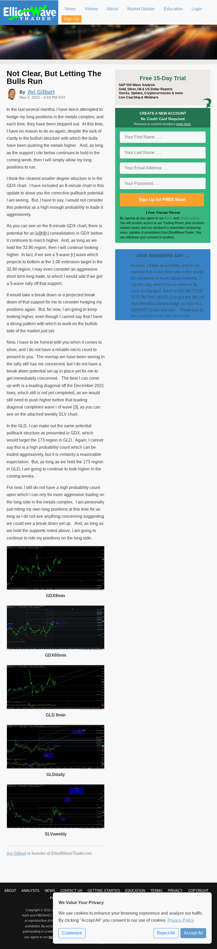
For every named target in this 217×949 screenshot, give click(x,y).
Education (135, 891)
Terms (156, 891)
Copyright (198, 891)
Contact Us (71, 891)
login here (183, 124)
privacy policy (189, 218)
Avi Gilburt (16, 853)
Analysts (30, 891)
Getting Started (104, 891)
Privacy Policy (181, 920)
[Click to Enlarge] (56, 589)
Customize (72, 933)
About (10, 891)
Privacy (175, 891)
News (50, 891)
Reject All (166, 933)
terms (169, 218)
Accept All (193, 933)
